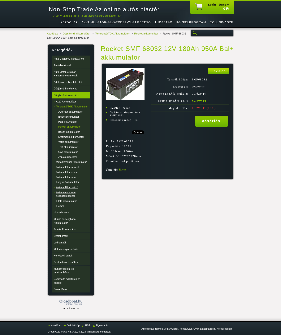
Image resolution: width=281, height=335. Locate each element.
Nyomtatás (102, 325)
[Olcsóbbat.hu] (70, 302)
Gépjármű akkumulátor (76, 33)
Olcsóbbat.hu (71, 308)
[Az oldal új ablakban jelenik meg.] (125, 99)
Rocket (123, 169)
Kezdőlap (52, 33)
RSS (87, 325)
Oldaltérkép (73, 325)
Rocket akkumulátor (146, 33)
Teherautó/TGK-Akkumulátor (112, 33)
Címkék (111, 169)
